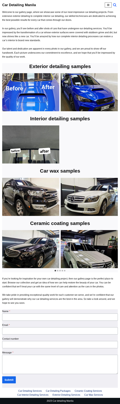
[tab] (55, 270)
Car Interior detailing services (32, 395)
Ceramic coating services (88, 391)
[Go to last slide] (4, 249)
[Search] (114, 5)
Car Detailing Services (30, 391)
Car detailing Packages (58, 391)
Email (6, 325)
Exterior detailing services (66, 395)
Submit (9, 379)
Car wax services (93, 395)
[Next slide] (115, 249)
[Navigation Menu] (108, 4)
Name (6, 311)
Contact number (10, 339)
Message (7, 352)
